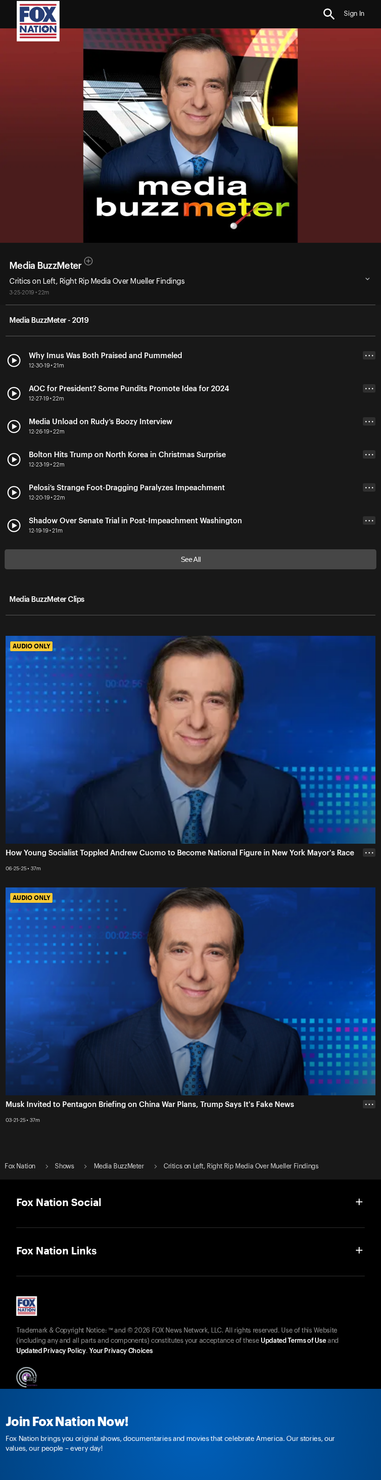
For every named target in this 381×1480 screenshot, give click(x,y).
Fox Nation (20, 1166)
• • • (369, 355)
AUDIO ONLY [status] (31, 646)
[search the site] (329, 14)
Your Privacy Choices (120, 1351)
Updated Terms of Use (293, 1341)
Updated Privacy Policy (51, 1351)
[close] (369, 1141)
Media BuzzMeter (45, 266)
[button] (329, 14)
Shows (64, 1166)
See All (191, 559)
